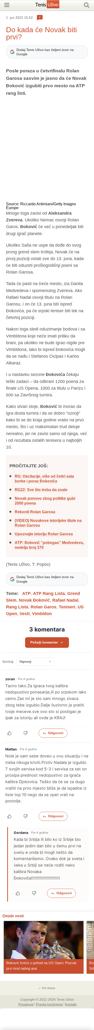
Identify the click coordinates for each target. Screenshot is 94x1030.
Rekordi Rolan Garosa (35, 512)
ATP (26, 593)
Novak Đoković (34, 600)
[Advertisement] (47, 149)
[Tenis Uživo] (52, 6)
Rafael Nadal (65, 600)
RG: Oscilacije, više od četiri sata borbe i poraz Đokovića (44, 478)
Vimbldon (42, 613)
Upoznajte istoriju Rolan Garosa (44, 534)
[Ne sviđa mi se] (28, 733)
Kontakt (71, 1004)
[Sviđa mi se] (12, 733)
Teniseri (67, 607)
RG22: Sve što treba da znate (41, 490)
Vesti (25, 613)
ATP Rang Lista (49, 593)
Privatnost (26, 1004)
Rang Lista (17, 607)
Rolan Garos (43, 607)
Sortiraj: (8, 661)
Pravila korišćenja (49, 1004)
